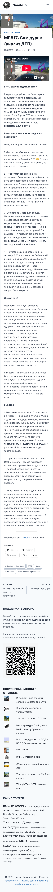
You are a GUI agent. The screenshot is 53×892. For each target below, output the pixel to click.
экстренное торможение (29, 572)
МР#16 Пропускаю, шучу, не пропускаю (13, 590)
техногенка (17, 858)
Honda (10, 810)
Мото (6, 33)
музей (22, 850)
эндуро (10, 862)
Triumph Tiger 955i (11, 818)
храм (43, 858)
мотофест (36, 846)
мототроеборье (24, 846)
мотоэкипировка (10, 851)
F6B (4, 811)
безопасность (24, 827)
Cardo (46, 807)
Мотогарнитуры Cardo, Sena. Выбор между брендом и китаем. (31, 729)
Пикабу (25, 537)
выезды (30, 831)
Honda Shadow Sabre (14, 566)
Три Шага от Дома (17, 822)
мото (38, 566)
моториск (10, 572)
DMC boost (22, 749)
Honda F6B (38, 810)
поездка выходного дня (31, 855)
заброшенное (40, 835)
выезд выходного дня (13, 832)
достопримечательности (17, 835)
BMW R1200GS (13, 806)
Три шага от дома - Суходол (31, 718)
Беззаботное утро (40, 586)
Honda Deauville (23, 810)
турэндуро (27, 858)
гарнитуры (41, 832)
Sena (33, 815)
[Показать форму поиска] (26, 5)
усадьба (36, 858)
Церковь (36, 823)
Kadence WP (11, 880)
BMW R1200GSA (33, 806)
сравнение (7, 858)
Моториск (15, 33)
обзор (30, 850)
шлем (5, 862)
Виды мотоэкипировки (28, 757)
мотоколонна (34, 841)
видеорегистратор (38, 827)
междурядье (13, 841)
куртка (5, 841)
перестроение (11, 854)
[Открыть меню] (47, 5)
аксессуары (11, 827)
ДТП (30, 566)
